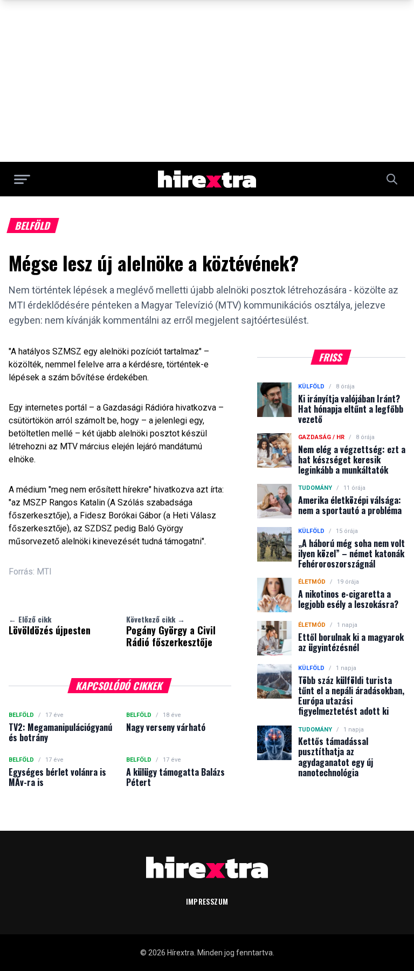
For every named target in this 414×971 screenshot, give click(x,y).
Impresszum (207, 901)
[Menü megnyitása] (22, 179)
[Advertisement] (207, 80)
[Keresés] (391, 179)
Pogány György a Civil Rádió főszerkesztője (171, 631)
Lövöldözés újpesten (50, 625)
